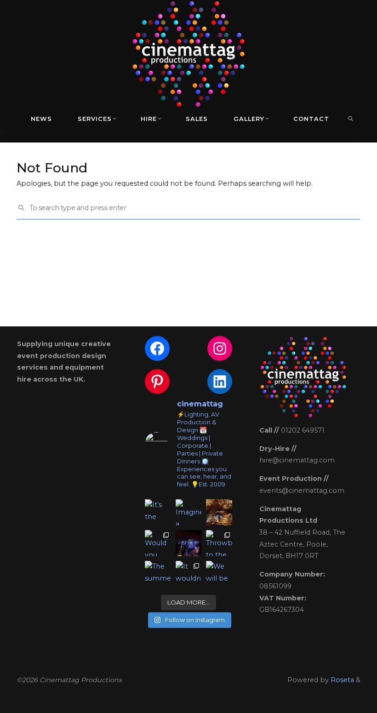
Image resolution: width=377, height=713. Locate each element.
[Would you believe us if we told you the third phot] (158, 543)
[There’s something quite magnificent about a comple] (189, 543)
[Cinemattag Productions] (188, 53)
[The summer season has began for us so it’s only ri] (158, 574)
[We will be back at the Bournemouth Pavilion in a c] (219, 574)
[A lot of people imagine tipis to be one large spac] (219, 512)
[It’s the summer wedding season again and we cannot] (158, 512)
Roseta (341, 680)
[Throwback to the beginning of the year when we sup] (219, 543)
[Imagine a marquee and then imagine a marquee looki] (189, 512)
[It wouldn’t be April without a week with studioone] (189, 574)
